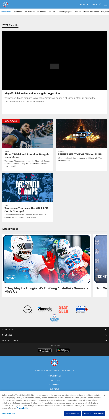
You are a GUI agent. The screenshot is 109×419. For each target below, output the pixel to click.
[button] (54, 66)
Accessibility (54, 384)
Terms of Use (54, 380)
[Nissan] (27, 309)
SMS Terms (54, 388)
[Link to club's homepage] (5, 3)
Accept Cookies (72, 413)
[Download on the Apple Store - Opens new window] (45, 350)
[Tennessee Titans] (54, 362)
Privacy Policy (54, 375)
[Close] (105, 395)
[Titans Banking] (45, 309)
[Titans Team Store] (54, 318)
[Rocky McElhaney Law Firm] (81, 309)
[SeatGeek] (63, 309)
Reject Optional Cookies (94, 413)
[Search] (100, 4)
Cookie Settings (8, 413)
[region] (54, 405)
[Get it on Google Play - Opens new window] (63, 351)
